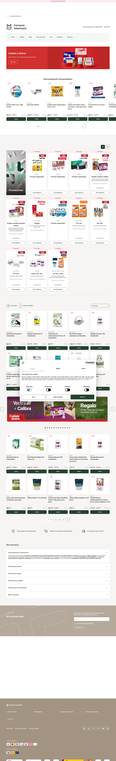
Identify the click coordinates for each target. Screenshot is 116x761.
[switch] (48, 390)
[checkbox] (74, 623)
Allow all (82, 397)
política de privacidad (87, 623)
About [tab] (83, 368)
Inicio (7, 16)
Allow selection (58, 397)
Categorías (14, 305)
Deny (33, 397)
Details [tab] (58, 368)
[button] (45, 712)
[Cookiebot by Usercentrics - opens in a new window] (86, 363)
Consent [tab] (32, 368)
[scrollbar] (57, 126)
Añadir (16, 119)
